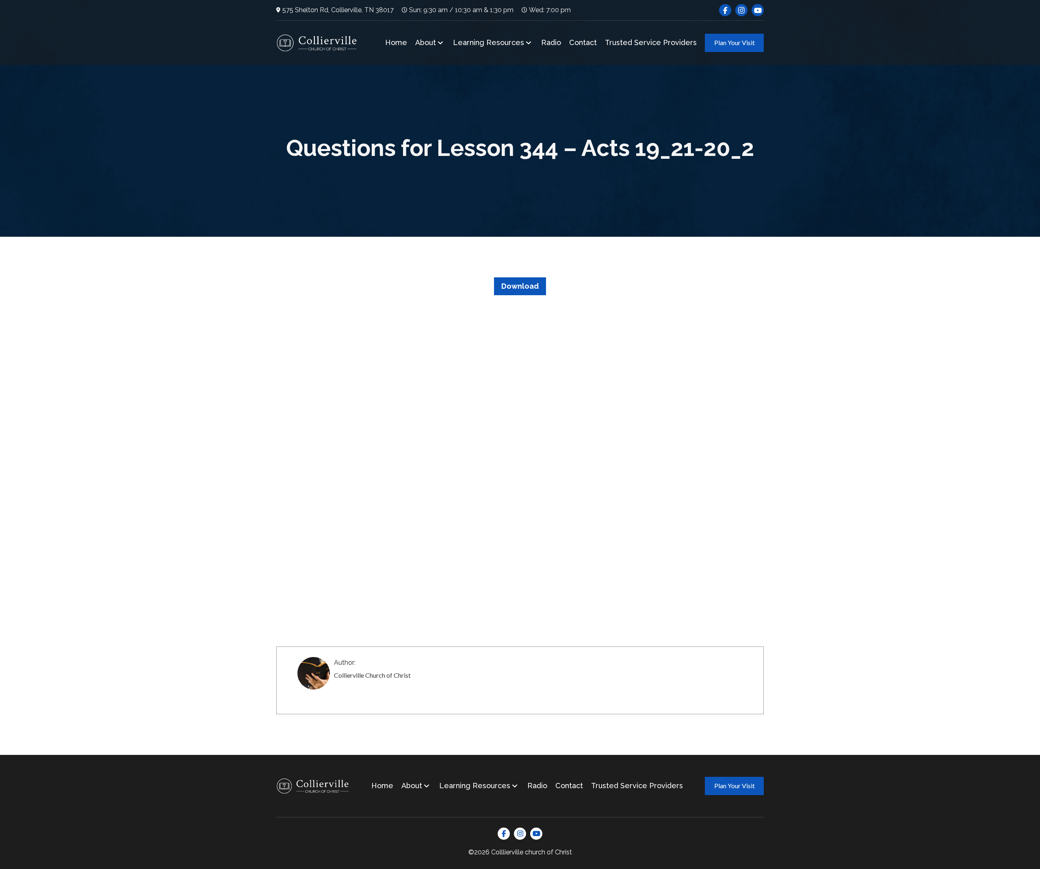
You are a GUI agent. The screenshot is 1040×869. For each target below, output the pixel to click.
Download (520, 286)
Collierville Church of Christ (372, 675)
